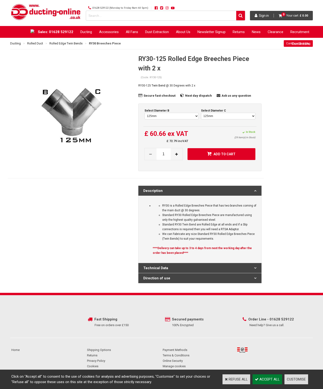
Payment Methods (175, 350)
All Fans (132, 32)
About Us (183, 32)
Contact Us (300, 44)
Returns (239, 32)
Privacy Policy (96, 361)
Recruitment (299, 32)
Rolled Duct (35, 43)
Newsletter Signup (211, 32)
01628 (275, 319)
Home (15, 350)
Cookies (92, 366)
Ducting (86, 32)
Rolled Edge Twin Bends (66, 43)
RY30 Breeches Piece (105, 43)
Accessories (109, 32)
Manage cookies (174, 366)
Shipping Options (99, 350)
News (256, 32)
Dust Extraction (157, 32)
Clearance (275, 32)
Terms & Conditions (176, 355)
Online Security (173, 361)
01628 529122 (100, 7)
